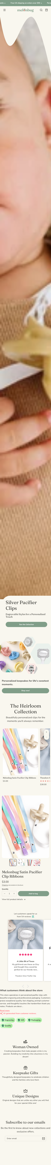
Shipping (5, 885)
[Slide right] (46, 732)
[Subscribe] (43, 1138)
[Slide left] (46, 737)
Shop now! (25, 690)
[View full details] (20, 751)
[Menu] (4, 10)
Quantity (5, 889)
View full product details (12, 899)
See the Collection (26, 624)
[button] (41, 10)
